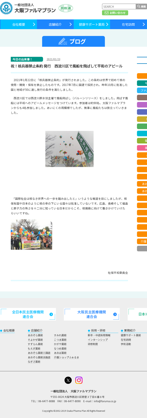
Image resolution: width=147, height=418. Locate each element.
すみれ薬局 (60, 335)
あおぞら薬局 (35, 335)
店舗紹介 (55, 24)
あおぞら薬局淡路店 (39, 357)
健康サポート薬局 (92, 24)
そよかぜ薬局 (35, 339)
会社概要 (18, 24)
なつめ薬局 (60, 348)
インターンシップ (98, 339)
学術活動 (126, 344)
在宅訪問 (128, 24)
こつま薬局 (60, 339)
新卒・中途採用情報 (99, 335)
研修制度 (93, 344)
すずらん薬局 (35, 344)
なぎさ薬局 (34, 361)
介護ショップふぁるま (66, 357)
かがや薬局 (60, 344)
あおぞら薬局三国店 (39, 353)
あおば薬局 (60, 353)
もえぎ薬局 (34, 348)
